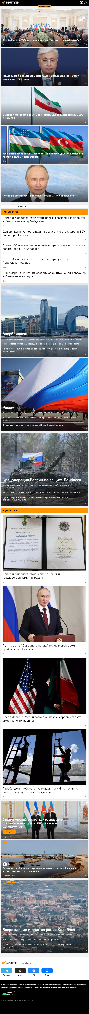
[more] (85, 44)
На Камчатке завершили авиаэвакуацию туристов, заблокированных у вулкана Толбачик (40, 418)
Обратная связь (63, 987)
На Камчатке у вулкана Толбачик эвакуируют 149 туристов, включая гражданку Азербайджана (40, 350)
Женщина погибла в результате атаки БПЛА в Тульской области (33, 425)
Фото (5, 843)
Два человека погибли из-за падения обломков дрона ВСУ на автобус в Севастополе (37, 486)
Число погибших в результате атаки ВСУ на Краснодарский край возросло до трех (42, 492)
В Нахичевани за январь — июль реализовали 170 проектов (31, 939)
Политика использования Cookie (74, 984)
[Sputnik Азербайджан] (11, 4)
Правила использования (27, 984)
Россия (44, 394)
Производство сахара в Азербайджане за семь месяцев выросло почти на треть (41, 343)
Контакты (13, 984)
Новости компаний (50, 987)
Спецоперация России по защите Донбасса (44, 469)
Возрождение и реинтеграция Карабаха (44, 916)
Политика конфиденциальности (49, 984)
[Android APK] (8, 993)
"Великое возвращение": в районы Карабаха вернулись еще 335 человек (37, 934)
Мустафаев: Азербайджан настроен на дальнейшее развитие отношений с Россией (43, 339)
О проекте (5, 984)
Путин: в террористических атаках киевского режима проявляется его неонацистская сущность (36, 498)
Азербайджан (44, 321)
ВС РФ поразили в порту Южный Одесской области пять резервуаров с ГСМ (39, 412)
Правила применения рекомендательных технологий (21, 987)
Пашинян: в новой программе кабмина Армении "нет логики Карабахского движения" (38, 945)
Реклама (73, 987)
